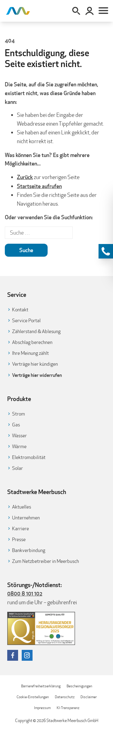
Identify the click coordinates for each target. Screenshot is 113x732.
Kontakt (20, 310)
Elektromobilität (29, 457)
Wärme (19, 446)
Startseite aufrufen (39, 186)
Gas (16, 425)
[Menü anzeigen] (103, 10)
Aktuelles (21, 507)
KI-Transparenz (68, 707)
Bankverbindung (28, 550)
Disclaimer (88, 697)
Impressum (42, 707)
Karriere (20, 528)
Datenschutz (64, 697)
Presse (19, 539)
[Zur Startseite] (18, 11)
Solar (17, 468)
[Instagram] (27, 655)
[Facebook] (12, 655)
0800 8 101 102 (24, 593)
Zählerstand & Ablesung (36, 331)
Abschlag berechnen (32, 342)
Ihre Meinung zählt (30, 353)
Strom (18, 414)
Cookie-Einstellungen (33, 697)
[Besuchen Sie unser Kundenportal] (89, 11)
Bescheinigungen (79, 686)
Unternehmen (26, 518)
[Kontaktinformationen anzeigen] (106, 251)
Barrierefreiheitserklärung (41, 686)
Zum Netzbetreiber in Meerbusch (45, 561)
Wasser (19, 435)
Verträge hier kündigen (35, 364)
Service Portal (26, 320)
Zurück (25, 177)
